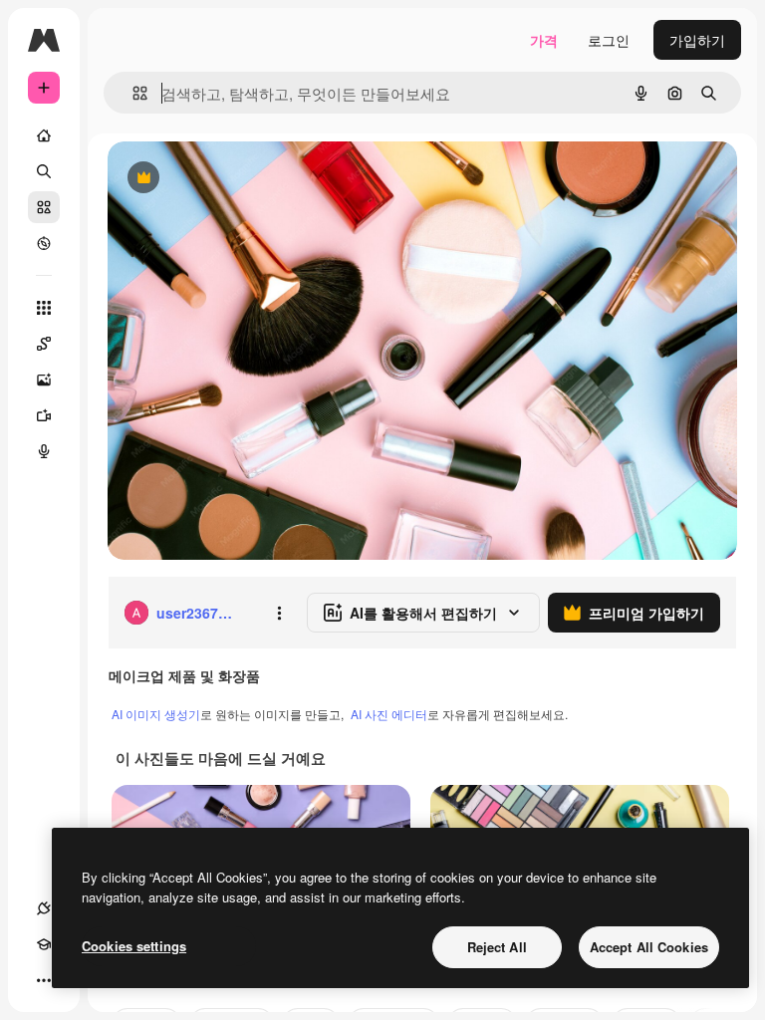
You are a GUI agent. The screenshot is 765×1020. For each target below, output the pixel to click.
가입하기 (697, 40)
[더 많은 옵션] (279, 613)
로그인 (609, 40)
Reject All (497, 946)
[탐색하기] (44, 243)
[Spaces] (44, 344)
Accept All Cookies (649, 946)
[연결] (44, 908)
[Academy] (44, 944)
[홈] (44, 135)
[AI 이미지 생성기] (44, 379)
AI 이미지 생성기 (156, 713)
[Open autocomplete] (132, 93)
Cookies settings (134, 945)
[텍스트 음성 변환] (44, 451)
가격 (544, 40)
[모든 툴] (44, 308)
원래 (222, 178)
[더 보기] (44, 980)
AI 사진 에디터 (389, 713)
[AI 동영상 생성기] (44, 415)
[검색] (44, 171)
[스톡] (44, 207)
